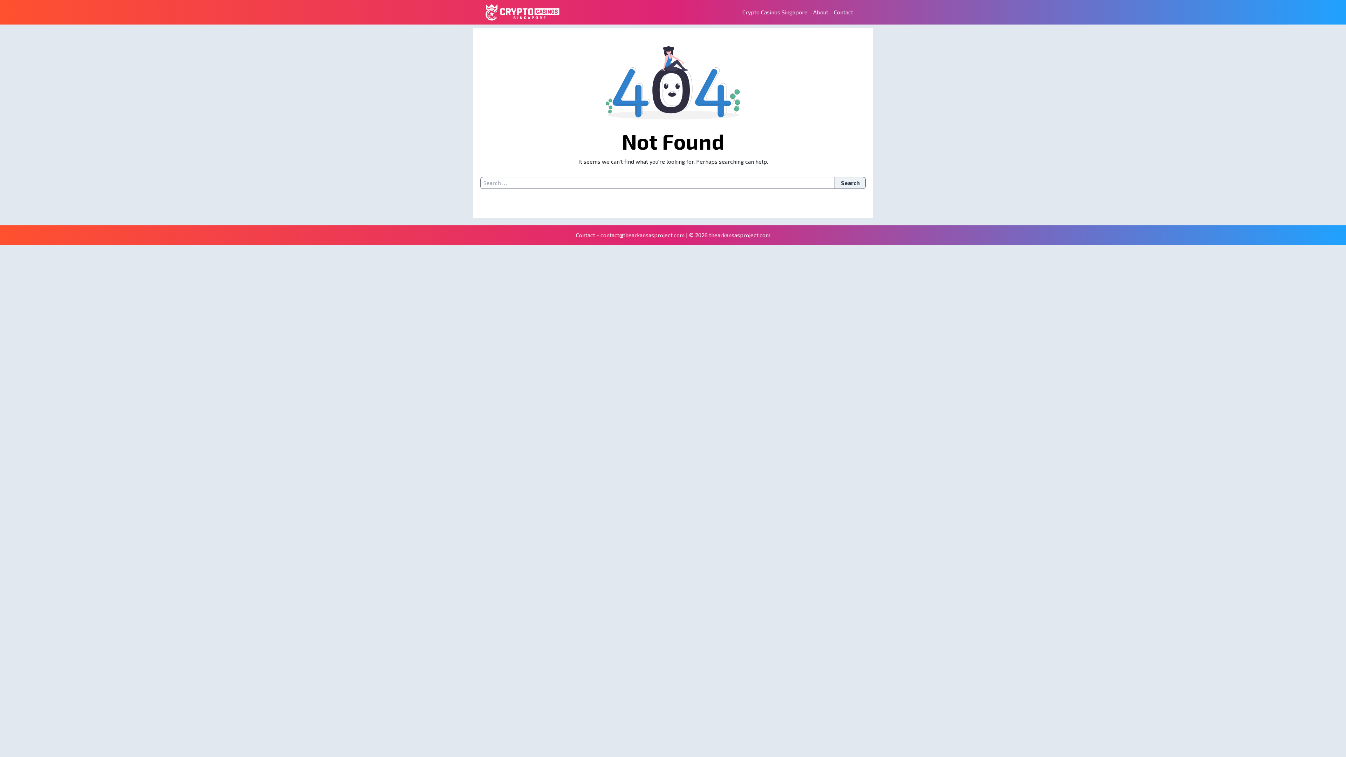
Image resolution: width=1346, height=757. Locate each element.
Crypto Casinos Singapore (775, 12)
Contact (843, 12)
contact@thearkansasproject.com (642, 235)
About (820, 12)
